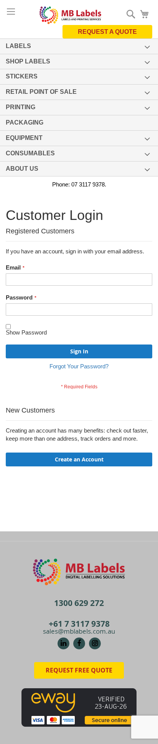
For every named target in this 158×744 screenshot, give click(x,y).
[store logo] (70, 14)
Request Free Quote (79, 670)
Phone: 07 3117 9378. (79, 184)
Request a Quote (107, 31)
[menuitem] (79, 46)
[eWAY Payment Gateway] (79, 706)
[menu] (79, 107)
